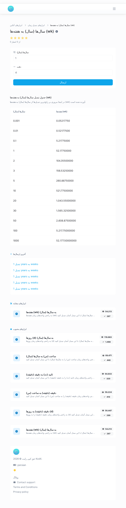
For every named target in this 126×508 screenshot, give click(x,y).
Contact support (25, 482)
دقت (18, 66)
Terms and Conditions (25, 487)
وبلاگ (15, 477)
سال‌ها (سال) (22, 52)
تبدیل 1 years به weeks (25, 264)
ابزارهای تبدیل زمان (36, 25)
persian (21, 465)
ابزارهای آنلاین (16, 25)
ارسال (63, 82)
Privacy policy (20, 491)
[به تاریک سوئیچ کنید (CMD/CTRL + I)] (14, 470)
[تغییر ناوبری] (114, 9)
